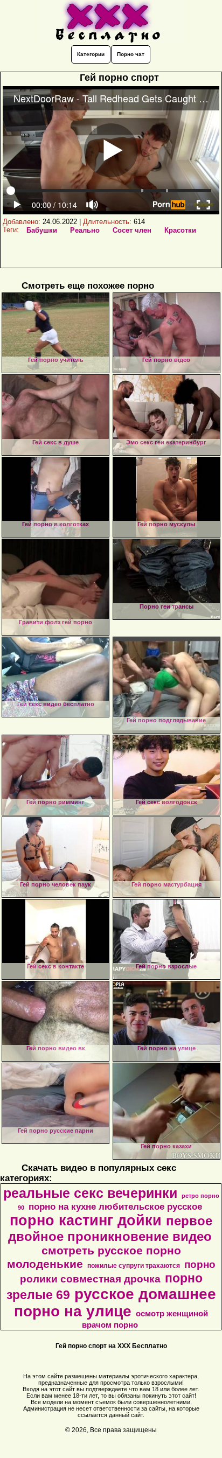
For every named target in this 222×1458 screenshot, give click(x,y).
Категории (91, 54)
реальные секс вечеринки (90, 1193)
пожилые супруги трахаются (133, 1265)
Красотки (180, 230)
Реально (85, 230)
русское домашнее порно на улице (115, 1303)
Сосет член (132, 230)
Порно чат (130, 54)
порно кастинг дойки (86, 1220)
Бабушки (41, 230)
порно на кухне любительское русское (115, 1206)
